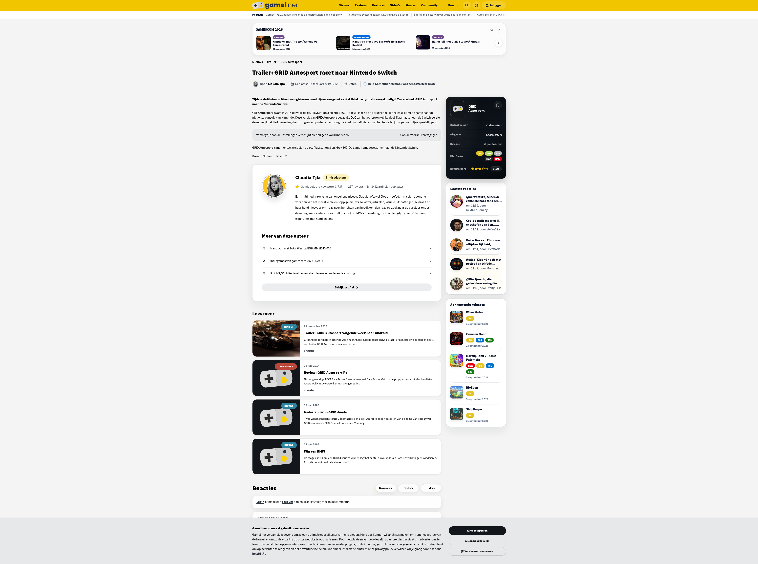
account (287, 502)
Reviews (361, 5)
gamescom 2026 (269, 29)
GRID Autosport (291, 62)
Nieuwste (385, 488)
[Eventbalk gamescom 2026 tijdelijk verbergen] (492, 30)
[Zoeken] (467, 5)
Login (260, 502)
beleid (256, 554)
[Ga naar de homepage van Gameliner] (275, 5)
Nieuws (344, 5)
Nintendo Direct (273, 156)
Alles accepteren (477, 531)
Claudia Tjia (276, 84)
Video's (395, 5)
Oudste (408, 488)
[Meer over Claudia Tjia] (274, 186)
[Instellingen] (476, 5)
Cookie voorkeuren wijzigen (418, 135)
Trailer (271, 62)
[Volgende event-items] (499, 43)
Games (411, 5)
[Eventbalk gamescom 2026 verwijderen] (499, 30)
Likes (431, 488)
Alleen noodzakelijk (477, 541)
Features (378, 5)
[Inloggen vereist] (498, 105)
